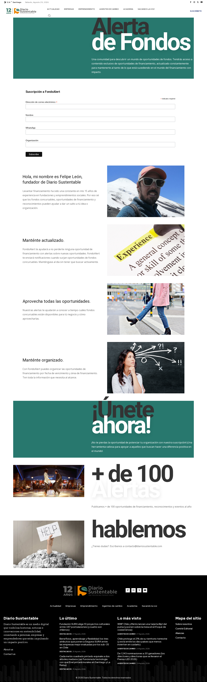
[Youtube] (201, 2)
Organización (32, 140)
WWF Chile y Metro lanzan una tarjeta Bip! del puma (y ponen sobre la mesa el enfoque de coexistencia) (142, 626)
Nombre (29, 115)
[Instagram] (194, 2)
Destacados (66, 634)
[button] (49, 15)
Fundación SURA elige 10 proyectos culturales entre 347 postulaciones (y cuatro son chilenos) (85, 626)
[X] (198, 2)
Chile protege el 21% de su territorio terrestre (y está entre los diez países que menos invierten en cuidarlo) (142, 641)
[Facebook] (190, 2)
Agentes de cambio (126, 634)
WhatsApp (30, 128)
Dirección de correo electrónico (41, 102)
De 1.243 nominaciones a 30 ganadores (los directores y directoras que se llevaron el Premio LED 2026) (141, 656)
